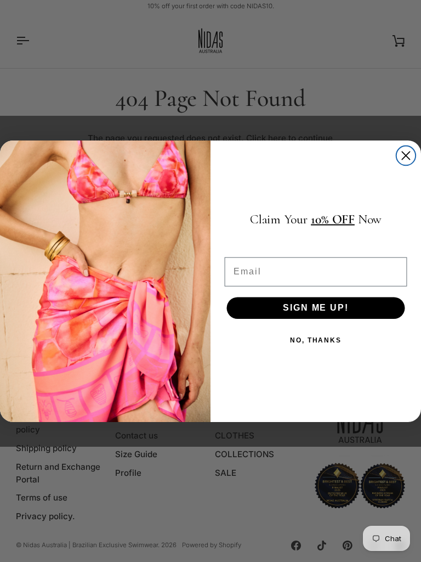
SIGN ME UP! (315, 307)
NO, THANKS (316, 340)
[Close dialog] (406, 155)
